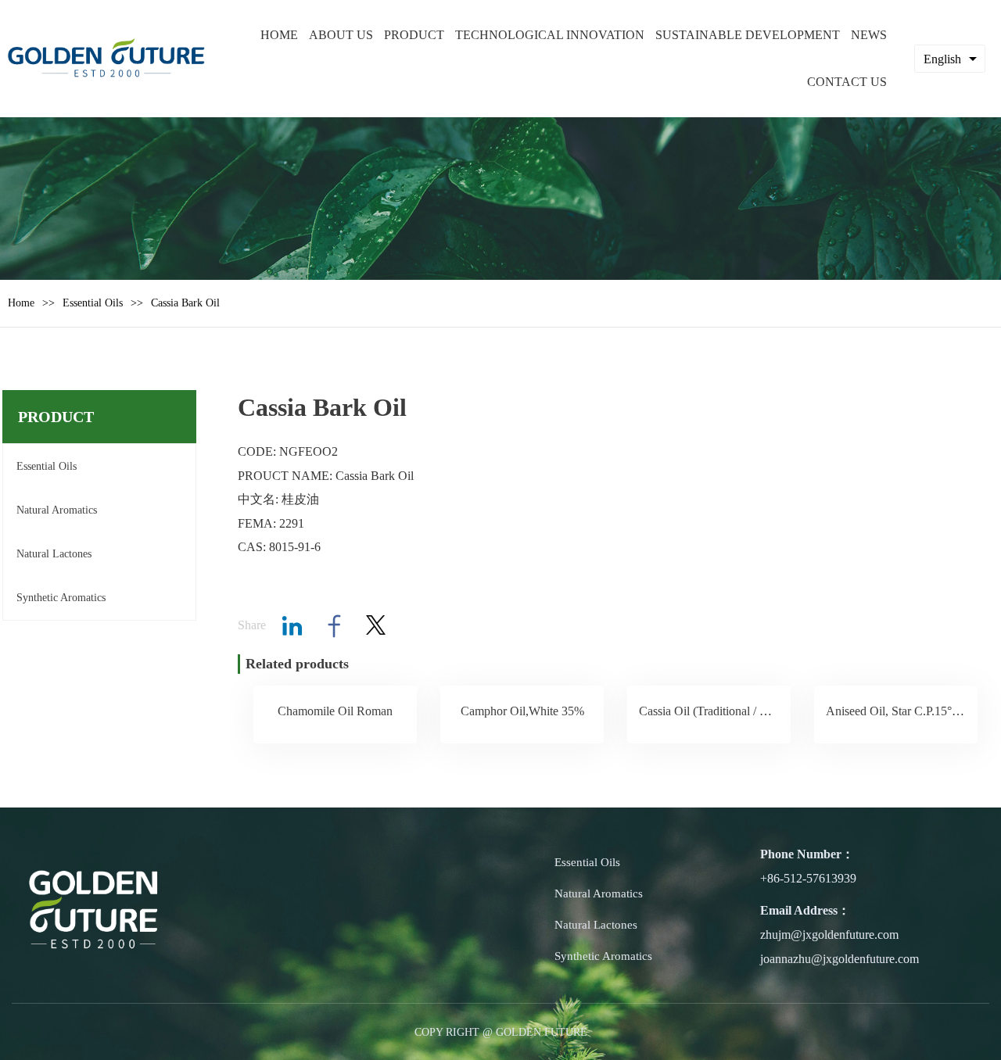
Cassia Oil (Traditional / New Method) (734, 711)
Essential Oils (93, 303)
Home (21, 303)
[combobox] (949, 58)
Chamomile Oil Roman (335, 711)
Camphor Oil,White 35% (522, 711)
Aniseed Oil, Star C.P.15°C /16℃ (909, 711)
